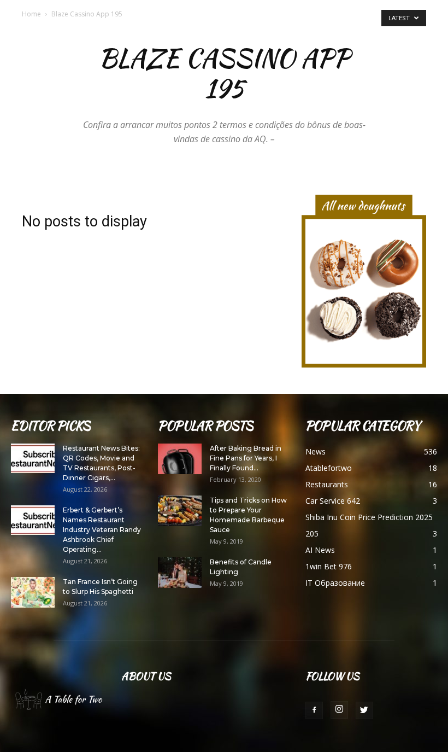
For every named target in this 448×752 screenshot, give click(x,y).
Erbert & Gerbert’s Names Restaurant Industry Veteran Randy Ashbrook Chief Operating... (102, 529)
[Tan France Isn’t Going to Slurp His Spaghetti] (33, 592)
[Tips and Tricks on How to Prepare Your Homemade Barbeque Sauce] (180, 510)
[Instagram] (339, 710)
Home (31, 14)
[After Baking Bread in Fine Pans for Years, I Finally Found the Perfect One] (180, 459)
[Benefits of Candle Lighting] (180, 572)
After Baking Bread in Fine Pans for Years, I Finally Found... (245, 458)
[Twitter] (364, 710)
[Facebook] (314, 710)
